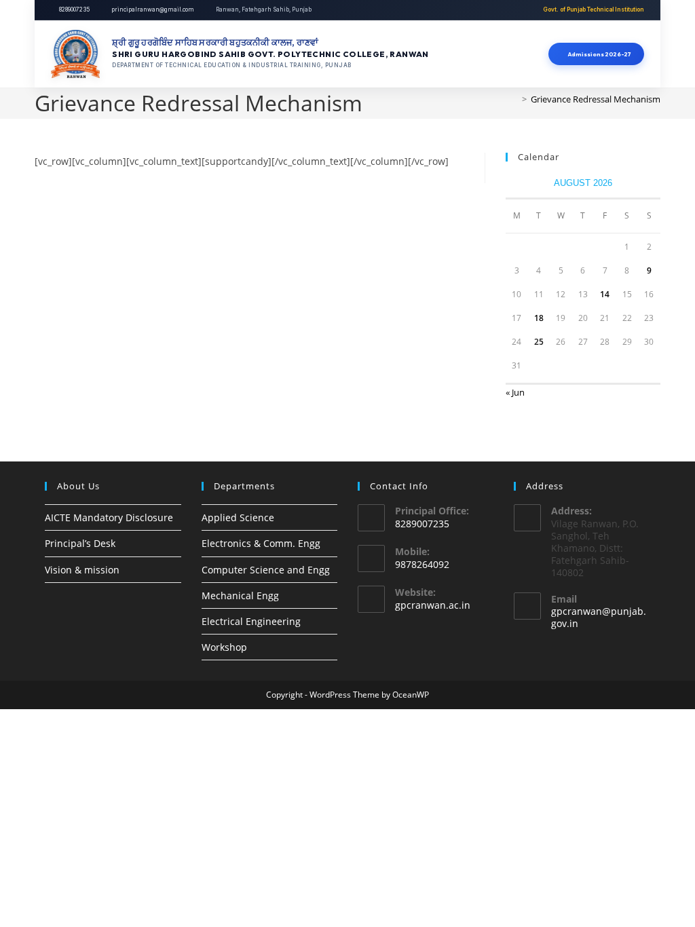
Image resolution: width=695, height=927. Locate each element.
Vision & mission (82, 569)
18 (539, 318)
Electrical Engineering (251, 621)
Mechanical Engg (240, 595)
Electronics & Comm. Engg (261, 543)
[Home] (514, 99)
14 (604, 294)
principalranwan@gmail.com (152, 9)
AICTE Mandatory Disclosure (109, 517)
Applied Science (238, 517)
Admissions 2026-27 (599, 54)
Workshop (224, 647)
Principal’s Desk (80, 543)
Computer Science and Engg (266, 569)
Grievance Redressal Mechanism (595, 99)
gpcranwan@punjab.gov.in (598, 617)
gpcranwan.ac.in (432, 605)
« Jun (515, 392)
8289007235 (74, 9)
